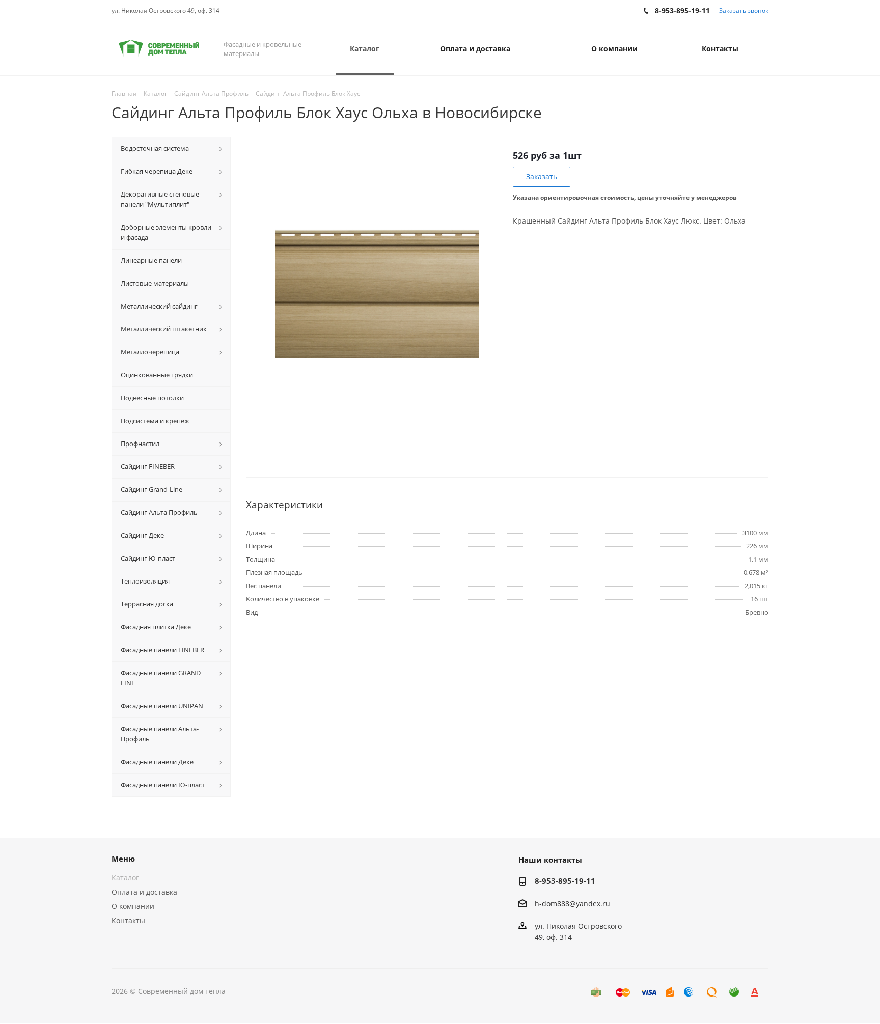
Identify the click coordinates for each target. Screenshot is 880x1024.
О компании (133, 906)
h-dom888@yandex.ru (572, 903)
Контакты (128, 920)
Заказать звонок (743, 10)
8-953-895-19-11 (565, 881)
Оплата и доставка (144, 892)
